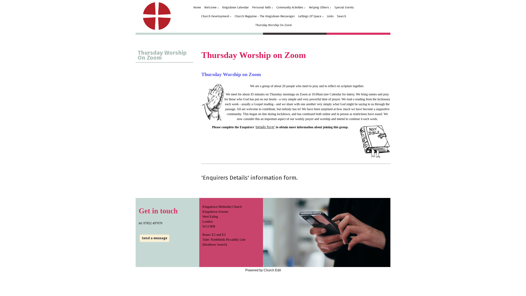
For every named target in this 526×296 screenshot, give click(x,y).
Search (341, 16)
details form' (265, 127)
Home (197, 7)
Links (330, 16)
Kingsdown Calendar (235, 7)
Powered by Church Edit (263, 270)
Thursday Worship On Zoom (273, 25)
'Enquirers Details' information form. (249, 177)
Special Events (344, 7)
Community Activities (289, 7)
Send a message (154, 238)
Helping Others (319, 7)
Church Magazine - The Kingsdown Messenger (265, 16)
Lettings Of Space (309, 16)
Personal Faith (261, 7)
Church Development (215, 16)
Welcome (210, 7)
